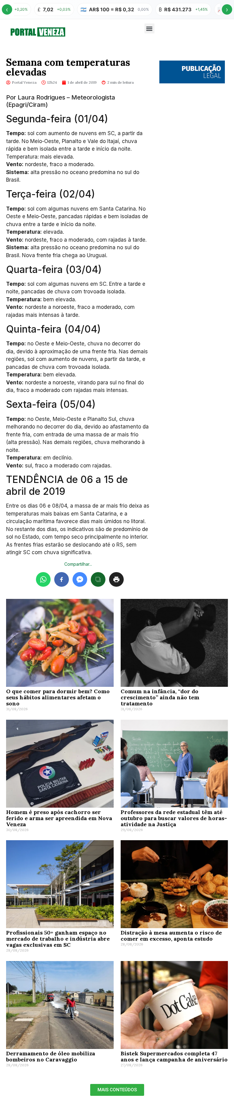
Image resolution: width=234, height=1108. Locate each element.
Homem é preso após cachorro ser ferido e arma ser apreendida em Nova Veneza (59, 818)
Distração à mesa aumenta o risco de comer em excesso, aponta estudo (171, 935)
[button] (149, 28)
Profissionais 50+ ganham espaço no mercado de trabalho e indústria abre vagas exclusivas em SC (58, 938)
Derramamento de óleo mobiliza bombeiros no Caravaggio (50, 1056)
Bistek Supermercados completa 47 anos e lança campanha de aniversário (174, 1056)
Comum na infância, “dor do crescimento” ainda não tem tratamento (160, 697)
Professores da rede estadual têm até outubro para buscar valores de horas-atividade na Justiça (174, 818)
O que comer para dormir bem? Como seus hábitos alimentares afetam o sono (58, 697)
